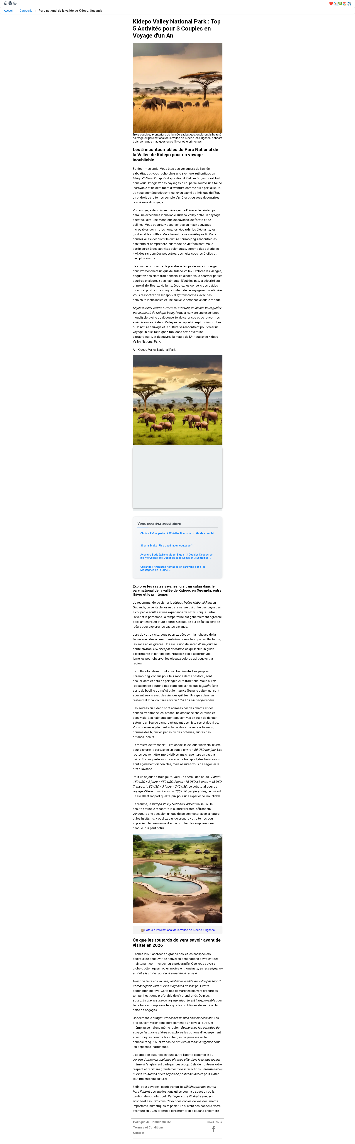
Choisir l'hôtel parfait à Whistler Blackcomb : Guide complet (177, 535)
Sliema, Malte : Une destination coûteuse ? (168, 545)
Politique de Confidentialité (152, 1122)
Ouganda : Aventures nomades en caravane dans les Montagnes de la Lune (172, 568)
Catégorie (26, 10)
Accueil (8, 10)
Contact (138, 1133)
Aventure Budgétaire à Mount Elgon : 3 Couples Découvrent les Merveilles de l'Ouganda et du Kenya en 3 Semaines (176, 556)
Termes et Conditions (148, 1127)
